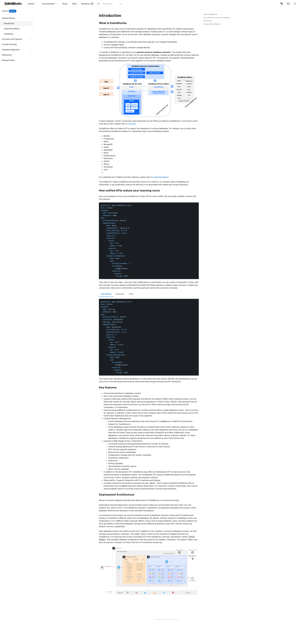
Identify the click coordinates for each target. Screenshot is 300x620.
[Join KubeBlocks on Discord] (281, 3)
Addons (31, 4)
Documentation (48, 4)
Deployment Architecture (212, 24)
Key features (208, 21)
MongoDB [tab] (119, 294)
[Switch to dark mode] (294, 3)
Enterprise (85, 4)
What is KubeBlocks (211, 14)
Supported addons (12, 28)
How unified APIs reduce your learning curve (219, 18)
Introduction (9, 23)
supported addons (161, 177)
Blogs (65, 4)
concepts (132, 124)
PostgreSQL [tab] (106, 294)
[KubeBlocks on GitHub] (288, 3)
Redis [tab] (131, 294)
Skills (74, 4)
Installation (9, 34)
